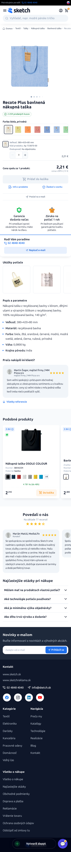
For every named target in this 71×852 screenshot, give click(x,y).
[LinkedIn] (29, 697)
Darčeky (8, 731)
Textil (18, 28)
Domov (9, 28)
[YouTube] (40, 697)
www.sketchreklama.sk (17, 680)
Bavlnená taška (54, 28)
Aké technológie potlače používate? (27, 599)
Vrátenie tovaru (12, 815)
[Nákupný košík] (66, 10)
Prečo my (36, 716)
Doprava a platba (13, 801)
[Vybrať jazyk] (68, 3)
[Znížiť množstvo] (12, 155)
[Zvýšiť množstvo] (25, 155)
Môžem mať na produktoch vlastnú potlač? (32, 590)
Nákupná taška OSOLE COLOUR (26, 463)
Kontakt (35, 753)
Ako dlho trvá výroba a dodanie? (25, 616)
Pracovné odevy (12, 745)
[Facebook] (7, 697)
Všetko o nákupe (13, 779)
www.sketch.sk (12, 674)
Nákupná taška (38, 28)
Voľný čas (8, 760)
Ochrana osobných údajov (18, 823)
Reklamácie (10, 808)
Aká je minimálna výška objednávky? (27, 608)
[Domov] (19, 10)
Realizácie (37, 738)
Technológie (38, 731)
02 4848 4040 (15, 687)
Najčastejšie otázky (14, 786)
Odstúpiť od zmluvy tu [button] (16, 830)
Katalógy (36, 723)
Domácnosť (10, 753)
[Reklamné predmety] (5, 10)
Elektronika (10, 723)
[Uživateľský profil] (61, 10)
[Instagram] (18, 697)
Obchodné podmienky (16, 793)
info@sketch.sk (41, 687)
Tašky (25, 28)
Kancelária (9, 738)
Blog (33, 745)
